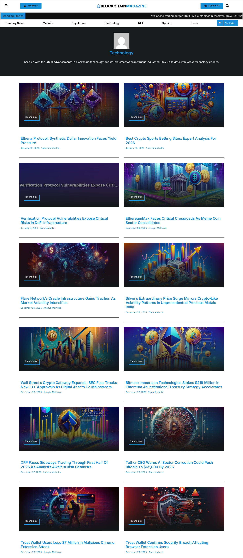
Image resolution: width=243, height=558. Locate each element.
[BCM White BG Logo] (121, 5)
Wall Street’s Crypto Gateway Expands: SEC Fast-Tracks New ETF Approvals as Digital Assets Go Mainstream (69, 384)
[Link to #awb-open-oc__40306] (6, 5)
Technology (121, 52)
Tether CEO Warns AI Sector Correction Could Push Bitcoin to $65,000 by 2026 (169, 464)
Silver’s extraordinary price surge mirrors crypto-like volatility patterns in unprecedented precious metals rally (172, 302)
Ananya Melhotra (50, 148)
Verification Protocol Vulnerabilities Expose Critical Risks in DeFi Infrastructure (64, 220)
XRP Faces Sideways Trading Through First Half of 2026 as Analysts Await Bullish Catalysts (64, 464)
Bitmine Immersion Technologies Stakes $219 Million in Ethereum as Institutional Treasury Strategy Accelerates (174, 384)
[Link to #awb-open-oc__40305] (231, 5)
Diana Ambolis (47, 228)
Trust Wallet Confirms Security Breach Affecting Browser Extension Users (167, 544)
